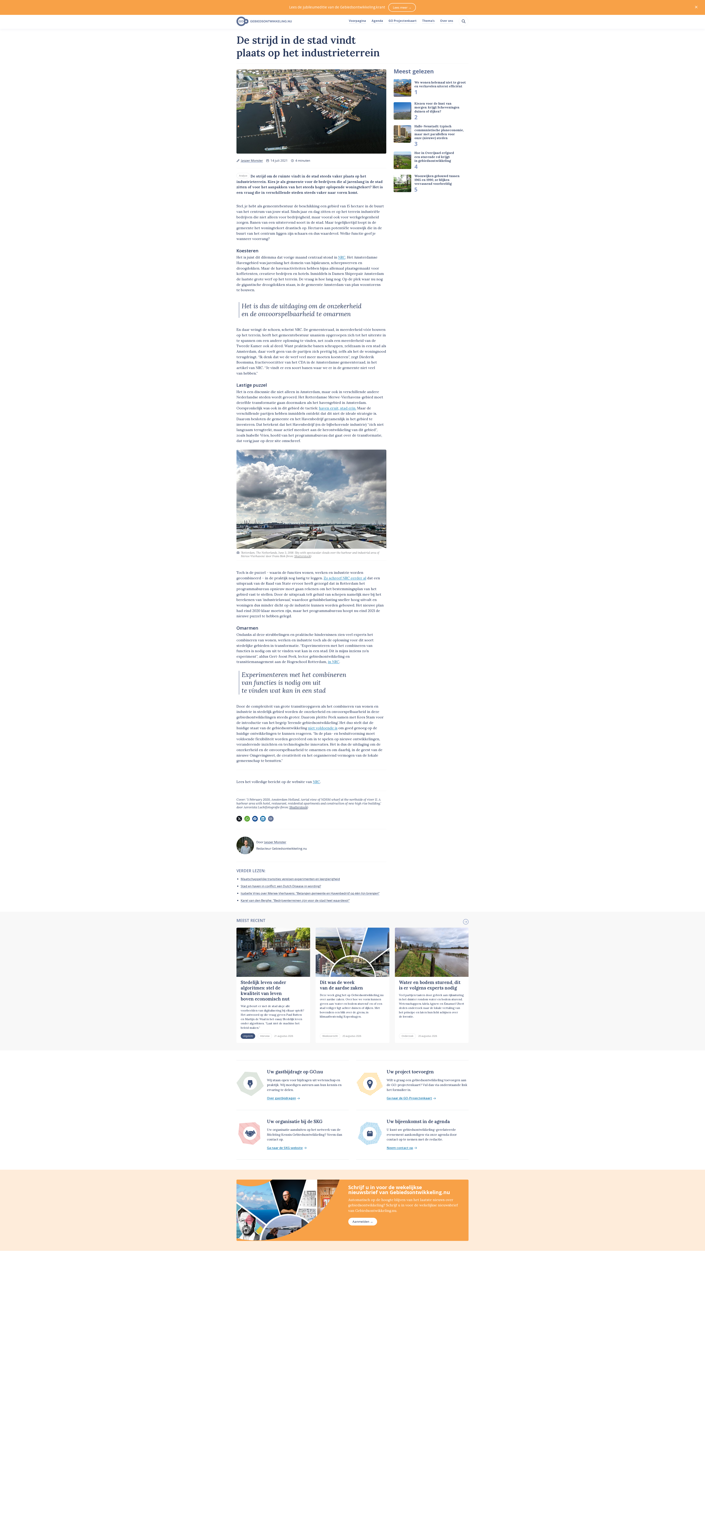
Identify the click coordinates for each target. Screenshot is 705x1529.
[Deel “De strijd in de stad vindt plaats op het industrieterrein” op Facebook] (255, 818)
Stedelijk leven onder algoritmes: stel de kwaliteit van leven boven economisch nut (265, 991)
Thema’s (428, 21)
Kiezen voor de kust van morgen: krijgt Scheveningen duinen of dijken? (436, 107)
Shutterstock (302, 556)
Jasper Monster (252, 160)
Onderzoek (407, 1035)
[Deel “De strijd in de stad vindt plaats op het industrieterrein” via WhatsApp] (247, 818)
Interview (265, 1035)
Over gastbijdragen (281, 1098)
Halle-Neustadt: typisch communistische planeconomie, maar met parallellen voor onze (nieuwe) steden (439, 132)
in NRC (333, 662)
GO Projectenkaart (402, 21)
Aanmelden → (362, 1221)
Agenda (377, 21)
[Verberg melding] (696, 7)
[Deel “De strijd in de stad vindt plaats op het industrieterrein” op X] (239, 818)
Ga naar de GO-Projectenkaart (409, 1098)
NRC (341, 257)
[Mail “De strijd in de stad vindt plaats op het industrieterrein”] (271, 818)
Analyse (243, 175)
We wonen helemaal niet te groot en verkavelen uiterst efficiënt (440, 84)
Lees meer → (402, 7)
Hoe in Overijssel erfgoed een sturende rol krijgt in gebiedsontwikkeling (434, 157)
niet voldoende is (322, 728)
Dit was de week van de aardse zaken (341, 985)
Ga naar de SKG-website (285, 1148)
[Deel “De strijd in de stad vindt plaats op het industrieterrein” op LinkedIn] (263, 818)
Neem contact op (400, 1148)
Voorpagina (357, 21)
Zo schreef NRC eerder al (345, 578)
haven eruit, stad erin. (337, 408)
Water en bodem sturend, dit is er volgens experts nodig (429, 985)
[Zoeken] (464, 21)
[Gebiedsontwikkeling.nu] (290, 21)
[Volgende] (466, 922)
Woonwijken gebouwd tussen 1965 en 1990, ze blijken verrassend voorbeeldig (437, 180)
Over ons (446, 21)
